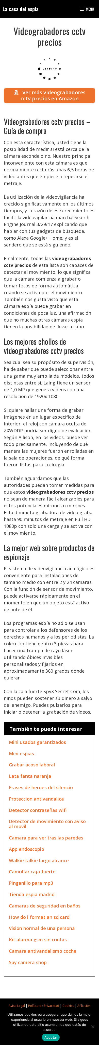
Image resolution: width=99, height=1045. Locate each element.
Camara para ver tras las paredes (46, 838)
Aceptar (50, 1037)
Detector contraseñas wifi (38, 810)
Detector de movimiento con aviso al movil (47, 823)
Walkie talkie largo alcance (39, 860)
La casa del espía (21, 9)
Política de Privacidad (43, 1006)
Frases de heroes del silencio (41, 787)
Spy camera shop (28, 962)
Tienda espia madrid (32, 894)
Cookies (68, 1006)
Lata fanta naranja (30, 776)
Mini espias (21, 754)
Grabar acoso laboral (32, 765)
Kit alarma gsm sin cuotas (38, 940)
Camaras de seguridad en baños (44, 906)
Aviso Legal (17, 1006)
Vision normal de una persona (42, 928)
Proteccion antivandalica (36, 799)
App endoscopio (26, 849)
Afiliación (84, 1006)
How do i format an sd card (39, 917)
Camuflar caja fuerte (32, 872)
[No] (92, 1026)
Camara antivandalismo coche (42, 951)
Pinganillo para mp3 (31, 883)
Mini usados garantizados (37, 742)
